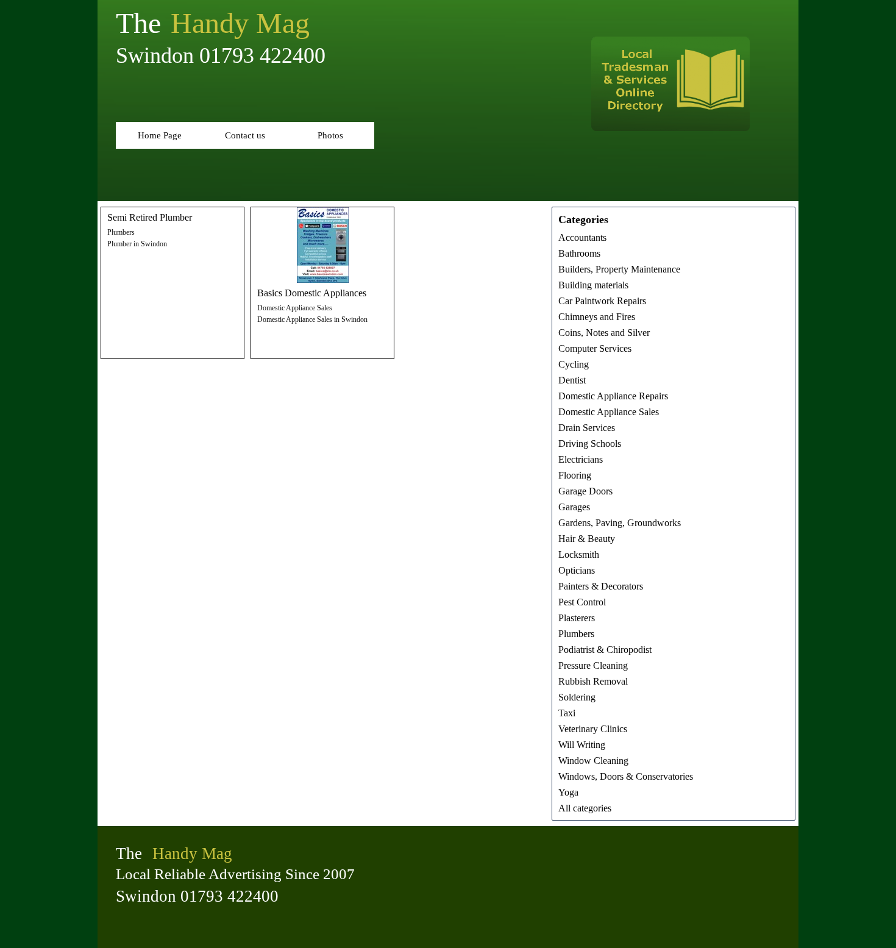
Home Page (160, 135)
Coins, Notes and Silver (604, 332)
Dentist (572, 380)
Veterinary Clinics (592, 729)
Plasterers (576, 618)
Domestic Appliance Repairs (613, 396)
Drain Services (586, 427)
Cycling (573, 364)
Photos (330, 135)
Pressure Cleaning (593, 665)
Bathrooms (579, 253)
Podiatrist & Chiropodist (605, 649)
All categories (584, 808)
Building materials (593, 285)
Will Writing (581, 745)
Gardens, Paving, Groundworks (619, 523)
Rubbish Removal (593, 681)
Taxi (566, 713)
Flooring (574, 475)
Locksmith (578, 554)
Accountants (582, 237)
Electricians (580, 459)
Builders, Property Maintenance (619, 269)
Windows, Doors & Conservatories (625, 776)
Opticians (576, 570)
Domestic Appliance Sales (294, 308)
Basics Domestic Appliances (311, 293)
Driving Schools (589, 443)
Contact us (245, 135)
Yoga (568, 792)
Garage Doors (585, 491)
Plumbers (121, 232)
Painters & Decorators (600, 586)
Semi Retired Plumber (149, 217)
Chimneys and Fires (596, 317)
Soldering (577, 697)
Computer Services (594, 348)
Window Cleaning (593, 760)
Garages (574, 507)
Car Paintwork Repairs (602, 301)
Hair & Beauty (586, 538)
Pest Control (582, 602)
